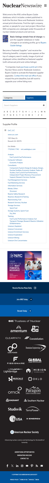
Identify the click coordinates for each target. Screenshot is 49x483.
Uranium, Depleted (14, 226)
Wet (14, 213)
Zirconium (13, 191)
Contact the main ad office (25, 75)
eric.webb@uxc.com (28, 149)
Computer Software (15, 160)
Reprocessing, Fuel (14, 199)
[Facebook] (7, 466)
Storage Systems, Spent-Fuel (18, 211)
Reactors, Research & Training (18, 197)
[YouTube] (27, 466)
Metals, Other (13, 188)
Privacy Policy (14, 479)
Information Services (15, 185)
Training (10, 216)
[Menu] (45, 5)
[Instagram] (22, 466)
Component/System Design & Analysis (23, 168)
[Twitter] (12, 466)
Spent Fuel (13, 208)
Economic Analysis (16, 162)
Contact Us (24, 458)
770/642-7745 (13, 149)
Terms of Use (24, 479)
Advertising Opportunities (24, 452)
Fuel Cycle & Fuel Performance (20, 157)
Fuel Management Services (17, 180)
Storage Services (14, 205)
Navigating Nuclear (24, 455)
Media (37, 479)
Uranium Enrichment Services (18, 232)
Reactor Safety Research (16, 194)
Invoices (31, 479)
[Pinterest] (32, 466)
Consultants (12, 165)
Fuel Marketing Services (16, 183)
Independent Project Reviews (20, 175)
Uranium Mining (13, 237)
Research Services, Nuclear (25, 177)
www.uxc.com (13, 134)
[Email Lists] (42, 466)
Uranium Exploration (15, 235)
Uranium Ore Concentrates (17, 240)
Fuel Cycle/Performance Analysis (21, 219)
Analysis (11, 154)
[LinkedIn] (17, 466)
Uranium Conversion (15, 229)
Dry (11, 213)
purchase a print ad (29, 66)
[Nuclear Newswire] (37, 466)
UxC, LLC (11, 130)
